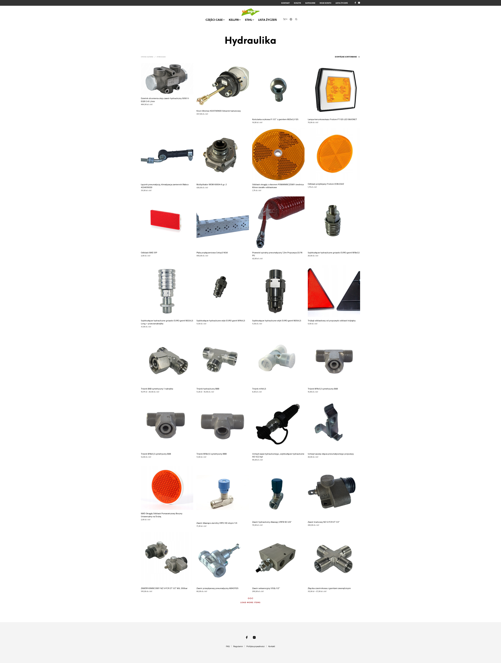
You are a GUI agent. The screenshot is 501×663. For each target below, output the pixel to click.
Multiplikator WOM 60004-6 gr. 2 (211, 184)
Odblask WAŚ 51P (149, 252)
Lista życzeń (342, 3)
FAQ (228, 646)
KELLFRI (234, 20)
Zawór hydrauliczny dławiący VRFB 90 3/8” (272, 522)
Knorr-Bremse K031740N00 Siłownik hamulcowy (218, 110)
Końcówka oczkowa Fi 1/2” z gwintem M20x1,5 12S (275, 119)
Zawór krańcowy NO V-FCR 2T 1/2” (324, 522)
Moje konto (325, 3)
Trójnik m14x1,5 (259, 388)
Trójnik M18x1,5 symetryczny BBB (211, 453)
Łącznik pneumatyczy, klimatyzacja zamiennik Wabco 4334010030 (165, 185)
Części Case (214, 20)
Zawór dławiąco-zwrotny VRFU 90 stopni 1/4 (216, 523)
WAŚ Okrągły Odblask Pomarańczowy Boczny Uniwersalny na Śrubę (161, 514)
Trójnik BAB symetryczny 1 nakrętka (157, 388)
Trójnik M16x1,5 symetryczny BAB (323, 388)
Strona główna (147, 57)
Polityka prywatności (255, 646)
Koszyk (297, 3)
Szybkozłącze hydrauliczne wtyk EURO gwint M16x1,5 (220, 320)
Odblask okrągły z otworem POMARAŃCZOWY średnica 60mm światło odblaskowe (278, 185)
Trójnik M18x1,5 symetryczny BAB (156, 453)
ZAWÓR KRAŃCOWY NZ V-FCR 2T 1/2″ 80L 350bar (164, 588)
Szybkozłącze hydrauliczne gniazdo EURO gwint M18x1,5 (334, 252)
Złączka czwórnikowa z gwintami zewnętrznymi (329, 588)
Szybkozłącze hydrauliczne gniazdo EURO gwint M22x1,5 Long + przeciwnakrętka (167, 322)
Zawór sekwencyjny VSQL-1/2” (266, 588)
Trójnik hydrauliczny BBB (207, 388)
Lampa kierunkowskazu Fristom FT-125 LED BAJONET (332, 119)
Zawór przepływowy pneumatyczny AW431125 (217, 588)
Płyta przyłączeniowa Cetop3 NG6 (212, 252)
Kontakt (285, 3)
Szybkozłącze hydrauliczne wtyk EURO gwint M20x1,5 (276, 320)
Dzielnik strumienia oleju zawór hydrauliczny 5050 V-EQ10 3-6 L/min (165, 99)
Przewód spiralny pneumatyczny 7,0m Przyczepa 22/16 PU (277, 254)
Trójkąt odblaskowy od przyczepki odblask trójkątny (332, 320)
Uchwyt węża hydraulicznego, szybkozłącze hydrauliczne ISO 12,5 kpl (278, 455)
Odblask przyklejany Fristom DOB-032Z (326, 184)
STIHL (248, 20)
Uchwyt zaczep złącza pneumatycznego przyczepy (331, 453)
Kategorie (310, 3)
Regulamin (238, 646)
